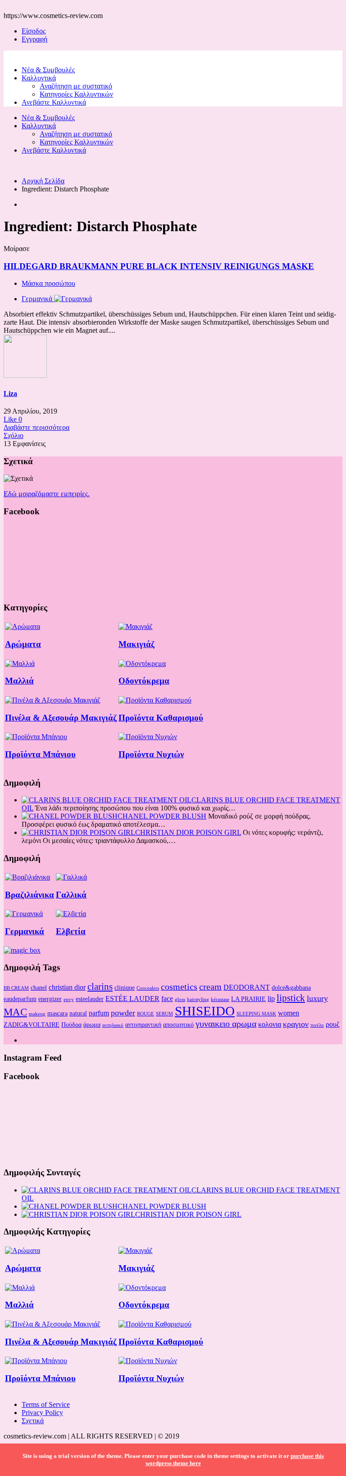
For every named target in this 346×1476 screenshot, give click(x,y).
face (167, 998)
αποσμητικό (178, 1024)
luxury (317, 998)
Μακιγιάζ (136, 644)
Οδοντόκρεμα (143, 680)
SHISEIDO (205, 1011)
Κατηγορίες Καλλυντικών (76, 94)
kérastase (220, 999)
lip (271, 998)
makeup (37, 1013)
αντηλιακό (112, 1025)
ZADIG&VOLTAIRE (31, 1024)
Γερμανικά (24, 931)
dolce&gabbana (291, 987)
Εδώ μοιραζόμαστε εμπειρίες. (47, 494)
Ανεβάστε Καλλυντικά (54, 102)
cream (210, 987)
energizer (50, 998)
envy (69, 999)
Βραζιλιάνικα (29, 894)
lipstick (291, 997)
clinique (124, 987)
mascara (57, 1013)
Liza (10, 393)
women (288, 1013)
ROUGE (145, 1013)
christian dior (67, 987)
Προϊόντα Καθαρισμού (160, 717)
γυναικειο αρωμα (226, 1024)
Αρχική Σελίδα (43, 181)
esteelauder (90, 998)
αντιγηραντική (143, 1024)
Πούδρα (71, 1024)
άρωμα (91, 1024)
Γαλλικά (71, 894)
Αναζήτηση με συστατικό (76, 86)
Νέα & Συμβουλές (48, 70)
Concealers (148, 988)
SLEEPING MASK (256, 1013)
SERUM (164, 1013)
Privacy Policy (42, 1412)
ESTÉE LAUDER (132, 998)
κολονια (269, 1024)
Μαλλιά (19, 680)
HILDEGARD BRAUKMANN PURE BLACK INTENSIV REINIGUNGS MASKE (159, 266)
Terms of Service (46, 1404)
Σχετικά (33, 1421)
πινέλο (317, 1025)
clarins (100, 986)
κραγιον (296, 1024)
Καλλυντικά (39, 78)
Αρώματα (23, 644)
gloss (180, 999)
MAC (15, 1012)
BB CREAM (16, 988)
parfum (99, 1013)
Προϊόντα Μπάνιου (40, 754)
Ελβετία (71, 931)
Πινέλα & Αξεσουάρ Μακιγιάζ (61, 717)
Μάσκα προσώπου (48, 283)
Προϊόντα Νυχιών (151, 754)
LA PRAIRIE (248, 998)
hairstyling (198, 999)
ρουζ (333, 1024)
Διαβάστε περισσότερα (36, 427)
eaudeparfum (20, 998)
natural (78, 1013)
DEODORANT (246, 987)
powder (123, 1012)
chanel (39, 987)
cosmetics (179, 987)
